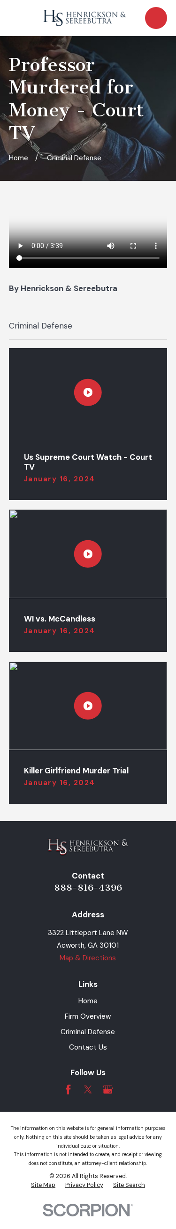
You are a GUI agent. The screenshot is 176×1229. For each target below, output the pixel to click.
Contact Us (88, 1047)
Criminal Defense (88, 1031)
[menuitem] (43, 1185)
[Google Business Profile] (108, 1089)
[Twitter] (88, 1089)
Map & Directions (88, 958)
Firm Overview (88, 1016)
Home (88, 1001)
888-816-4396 (88, 887)
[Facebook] (68, 1089)
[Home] (85, 18)
